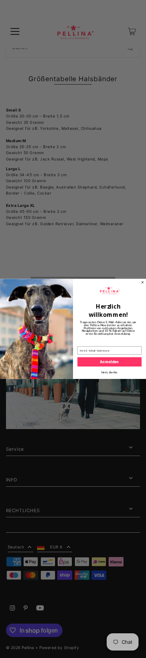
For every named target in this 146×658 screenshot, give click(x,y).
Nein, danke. (109, 373)
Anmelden (109, 361)
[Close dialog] (142, 282)
